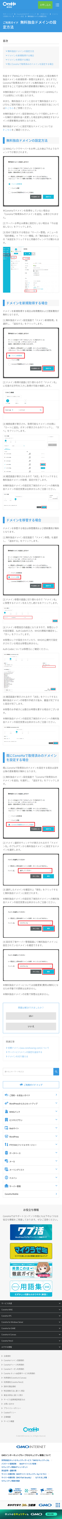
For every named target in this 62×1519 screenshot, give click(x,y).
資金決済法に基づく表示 (13, 1395)
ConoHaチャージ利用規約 (14, 1364)
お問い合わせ (9, 1404)
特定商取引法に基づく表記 (14, 1391)
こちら (10, 108)
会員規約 (7, 1356)
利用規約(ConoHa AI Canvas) (15, 1377)
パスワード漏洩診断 (8, 1463)
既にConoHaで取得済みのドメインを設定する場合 (30, 63)
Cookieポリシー (10, 1412)
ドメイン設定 (19, 16)
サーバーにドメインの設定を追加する (25, 1052)
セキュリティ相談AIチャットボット (14, 1467)
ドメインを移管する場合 (19, 59)
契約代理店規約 (10, 1386)
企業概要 (7, 1417)
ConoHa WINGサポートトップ (26, 14)
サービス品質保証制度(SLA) (14, 1399)
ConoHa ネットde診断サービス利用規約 (19, 1373)
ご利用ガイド (44, 14)
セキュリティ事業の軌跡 (10, 1481)
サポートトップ (8, 14)
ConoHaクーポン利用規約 (14, 1369)
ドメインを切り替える (18, 1056)
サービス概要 (9, 1421)
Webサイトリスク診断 (27, 1463)
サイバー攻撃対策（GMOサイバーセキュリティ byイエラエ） (24, 1474)
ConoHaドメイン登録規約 (14, 1360)
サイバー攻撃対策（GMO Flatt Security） (16, 1477)
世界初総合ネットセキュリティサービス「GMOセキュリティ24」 (25, 1460)
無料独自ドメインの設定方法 (21, 51)
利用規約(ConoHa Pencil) (13, 1382)
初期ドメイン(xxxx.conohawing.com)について (28, 1047)
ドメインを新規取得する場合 (21, 55)
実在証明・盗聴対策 (8, 1470)
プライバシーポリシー (12, 1408)
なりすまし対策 (41, 1477)
